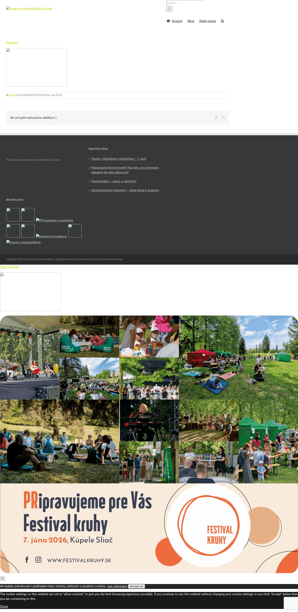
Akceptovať (136, 586)
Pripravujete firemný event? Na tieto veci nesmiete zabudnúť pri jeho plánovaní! (125, 170)
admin (12, 95)
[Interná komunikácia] (51, 236)
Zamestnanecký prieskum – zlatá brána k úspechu (125, 190)
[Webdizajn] (13, 231)
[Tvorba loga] (28, 215)
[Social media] (28, 231)
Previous (12, 42)
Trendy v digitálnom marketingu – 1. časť (118, 159)
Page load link (9, 267)
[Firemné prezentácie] (75, 231)
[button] (222, 20)
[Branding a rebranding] (13, 215)
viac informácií (117, 586)
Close (4, 606)
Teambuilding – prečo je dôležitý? (113, 181)
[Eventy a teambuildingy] (23, 242)
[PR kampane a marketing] (54, 220)
